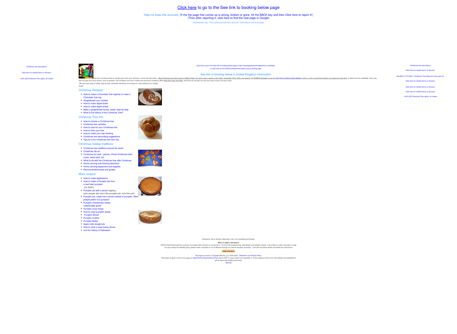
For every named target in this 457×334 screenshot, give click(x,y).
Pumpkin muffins (91, 217)
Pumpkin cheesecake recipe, (97, 202)
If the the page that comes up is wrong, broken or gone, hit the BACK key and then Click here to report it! (246, 15)
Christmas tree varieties (94, 124)
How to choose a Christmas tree (98, 121)
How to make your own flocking (98, 133)
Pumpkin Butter (91, 220)
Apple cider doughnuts (94, 223)
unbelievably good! (92, 205)
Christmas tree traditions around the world (103, 148)
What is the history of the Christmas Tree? (103, 112)
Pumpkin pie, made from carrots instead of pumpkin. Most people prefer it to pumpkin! (110, 198)
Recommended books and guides (99, 169)
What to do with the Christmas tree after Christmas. (107, 160)
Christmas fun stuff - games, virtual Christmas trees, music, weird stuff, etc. (108, 156)
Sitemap (228, 262)
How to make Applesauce (95, 178)
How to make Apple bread (95, 106)
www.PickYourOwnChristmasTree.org (207, 258)
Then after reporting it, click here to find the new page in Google (229, 18)
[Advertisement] (228, 45)
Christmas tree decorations (36, 66)
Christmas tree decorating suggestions (101, 136)
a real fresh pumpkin (93, 184)
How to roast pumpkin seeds (96, 211)
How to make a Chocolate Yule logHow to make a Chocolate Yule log (106, 96)
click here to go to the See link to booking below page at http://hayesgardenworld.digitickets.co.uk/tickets (236, 65)
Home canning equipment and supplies (101, 166)
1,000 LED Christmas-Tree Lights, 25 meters (36, 78)
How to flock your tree (93, 130)
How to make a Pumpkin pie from (99, 181)
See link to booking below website (288, 78)
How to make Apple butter (95, 103)
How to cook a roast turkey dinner (99, 227)
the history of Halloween (99, 230)
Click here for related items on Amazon (36, 72)
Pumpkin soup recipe (93, 208)
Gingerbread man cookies (95, 100)
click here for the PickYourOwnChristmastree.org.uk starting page (236, 68)
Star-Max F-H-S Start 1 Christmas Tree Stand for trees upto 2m (420, 76)
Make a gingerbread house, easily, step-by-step (105, 109)
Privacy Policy (256, 255)
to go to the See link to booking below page (228, 7)
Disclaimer (243, 255)
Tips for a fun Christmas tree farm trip (101, 139)
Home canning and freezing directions (101, 163)
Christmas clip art (91, 151)
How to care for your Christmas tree (100, 127)
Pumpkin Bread (91, 214)
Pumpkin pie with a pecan (95, 190)
